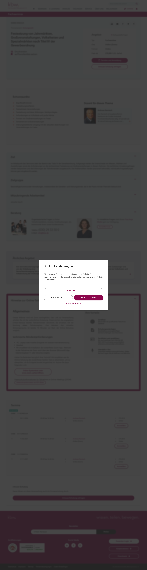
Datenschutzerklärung (73, 303)
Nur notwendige (58, 298)
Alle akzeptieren (88, 298)
